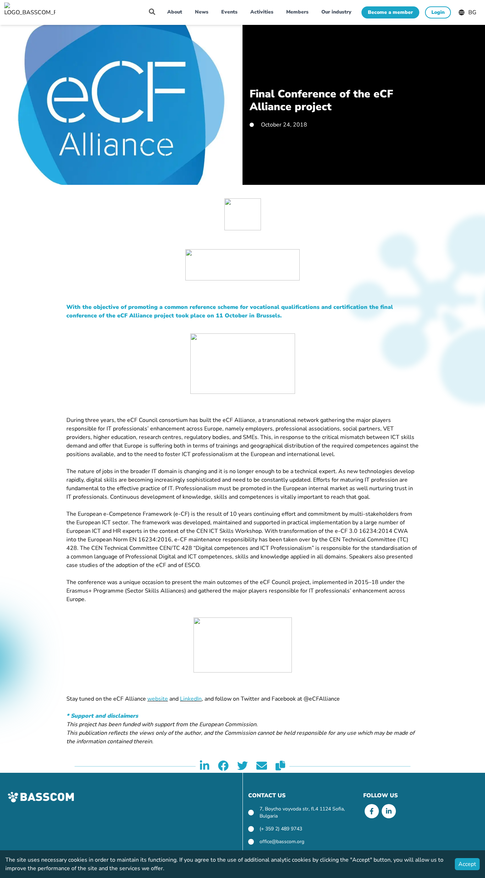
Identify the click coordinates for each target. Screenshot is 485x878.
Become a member (390, 12)
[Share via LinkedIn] (204, 766)
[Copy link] (280, 766)
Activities (261, 12)
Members (297, 12)
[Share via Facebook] (223, 766)
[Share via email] (261, 766)
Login (438, 12)
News (201, 12)
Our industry (336, 12)
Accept (467, 864)
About (174, 12)
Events (229, 12)
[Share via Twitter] (242, 766)
